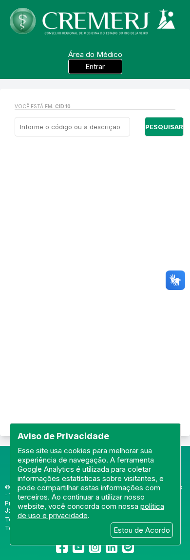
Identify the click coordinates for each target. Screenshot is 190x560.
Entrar (95, 66)
